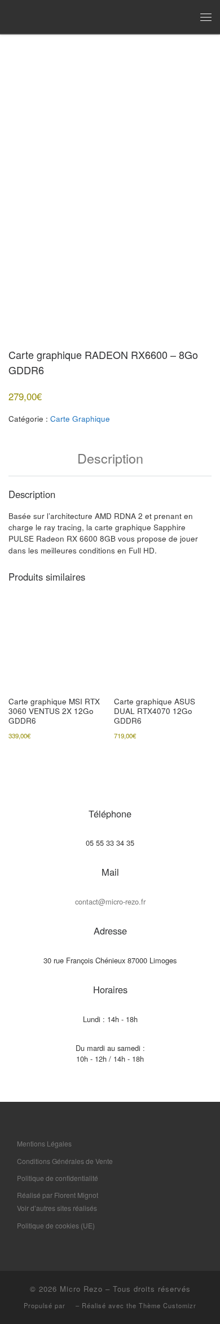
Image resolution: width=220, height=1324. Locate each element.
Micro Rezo (81, 1288)
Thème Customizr (167, 1305)
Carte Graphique (80, 418)
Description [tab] (110, 458)
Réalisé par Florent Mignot (57, 1195)
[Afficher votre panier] (184, 16)
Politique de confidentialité (57, 1178)
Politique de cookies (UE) (56, 1225)
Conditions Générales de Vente (65, 1161)
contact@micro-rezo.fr (110, 901)
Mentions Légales (44, 1143)
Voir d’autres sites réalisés (57, 1208)
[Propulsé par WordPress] (70, 1306)
